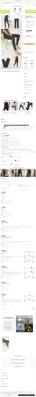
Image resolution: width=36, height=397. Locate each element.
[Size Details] (24, 87)
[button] (15, 10)
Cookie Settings (7, 393)
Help (2, 370)
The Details (25, 73)
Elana (2, 223)
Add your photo (8, 326)
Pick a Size (29, 52)
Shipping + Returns (26, 93)
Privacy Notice (28, 392)
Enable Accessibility (18, 0)
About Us (2, 381)
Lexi (2, 269)
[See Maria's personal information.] (4, 253)
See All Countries (17, 13)
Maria (2, 253)
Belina (2, 194)
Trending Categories (4, 378)
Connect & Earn (3, 373)
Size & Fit (25, 76)
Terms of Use (20, 17)
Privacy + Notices (4, 383)
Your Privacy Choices (13, 393)
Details (25, 11)
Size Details (24, 38)
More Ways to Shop (4, 375)
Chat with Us (19, 356)
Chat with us (27, 89)
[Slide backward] (33, 107)
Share (26, 96)
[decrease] (32, 41)
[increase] (34, 41)
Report (12, 216)
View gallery (8, 329)
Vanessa (2, 296)
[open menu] (1, 5)
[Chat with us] (24, 89)
